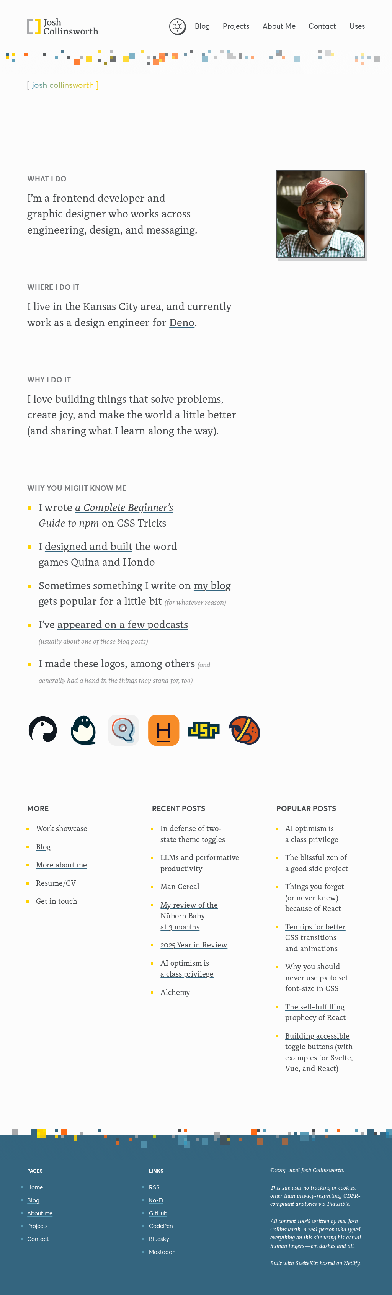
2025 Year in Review (193, 945)
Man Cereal (179, 886)
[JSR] (204, 730)
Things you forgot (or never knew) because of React (314, 897)
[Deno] (43, 730)
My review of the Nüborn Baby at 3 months (189, 916)
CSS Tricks (141, 523)
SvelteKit (306, 1263)
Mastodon (162, 1252)
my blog (212, 585)
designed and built (88, 546)
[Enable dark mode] (177, 26)
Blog (43, 847)
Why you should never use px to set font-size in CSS (316, 977)
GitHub (158, 1213)
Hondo (139, 562)
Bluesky (159, 1239)
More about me (61, 865)
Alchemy (175, 992)
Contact (38, 1239)
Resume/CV (56, 883)
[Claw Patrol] (244, 730)
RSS (154, 1187)
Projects (37, 1226)
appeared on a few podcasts (122, 624)
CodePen (161, 1226)
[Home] (62, 26)
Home (35, 1187)
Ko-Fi (156, 1200)
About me (39, 1213)
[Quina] (123, 730)
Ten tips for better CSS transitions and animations (315, 938)
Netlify (351, 1263)
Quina (85, 562)
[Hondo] (164, 730)
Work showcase (61, 828)
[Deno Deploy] (83, 730)
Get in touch (56, 901)
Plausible (338, 1204)
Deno (181, 322)
